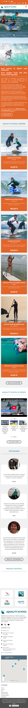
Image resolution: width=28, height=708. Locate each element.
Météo (19, 3)
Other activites (4, 693)
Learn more (7, 114)
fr (2, 1)
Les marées (13, 3)
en (4, 1)
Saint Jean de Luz (7, 79)
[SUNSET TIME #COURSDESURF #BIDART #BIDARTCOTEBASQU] (4, 575)
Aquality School (17, 86)
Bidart (6, 78)
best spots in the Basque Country (14, 88)
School (2, 689)
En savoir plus (15, 705)
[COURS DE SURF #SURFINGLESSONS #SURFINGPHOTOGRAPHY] (23, 580)
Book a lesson (14, 29)
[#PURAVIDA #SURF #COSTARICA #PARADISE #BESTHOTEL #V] (14, 580)
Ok (10, 705)
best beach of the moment (18, 93)
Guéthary (21, 78)
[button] (2, 23)
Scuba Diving (4, 692)
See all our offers (14, 383)
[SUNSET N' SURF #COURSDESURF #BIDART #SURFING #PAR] (14, 575)
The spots (3, 696)
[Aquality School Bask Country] (9, 7)
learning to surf (5, 82)
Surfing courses (5, 695)
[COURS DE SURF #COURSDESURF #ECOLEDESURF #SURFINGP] (23, 575)
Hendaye (13, 78)
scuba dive (15, 82)
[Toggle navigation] (26, 7)
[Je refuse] (26, 703)
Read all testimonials (14, 559)
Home (2, 688)
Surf (2, 690)
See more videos (14, 442)
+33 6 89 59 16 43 (8, 652)
